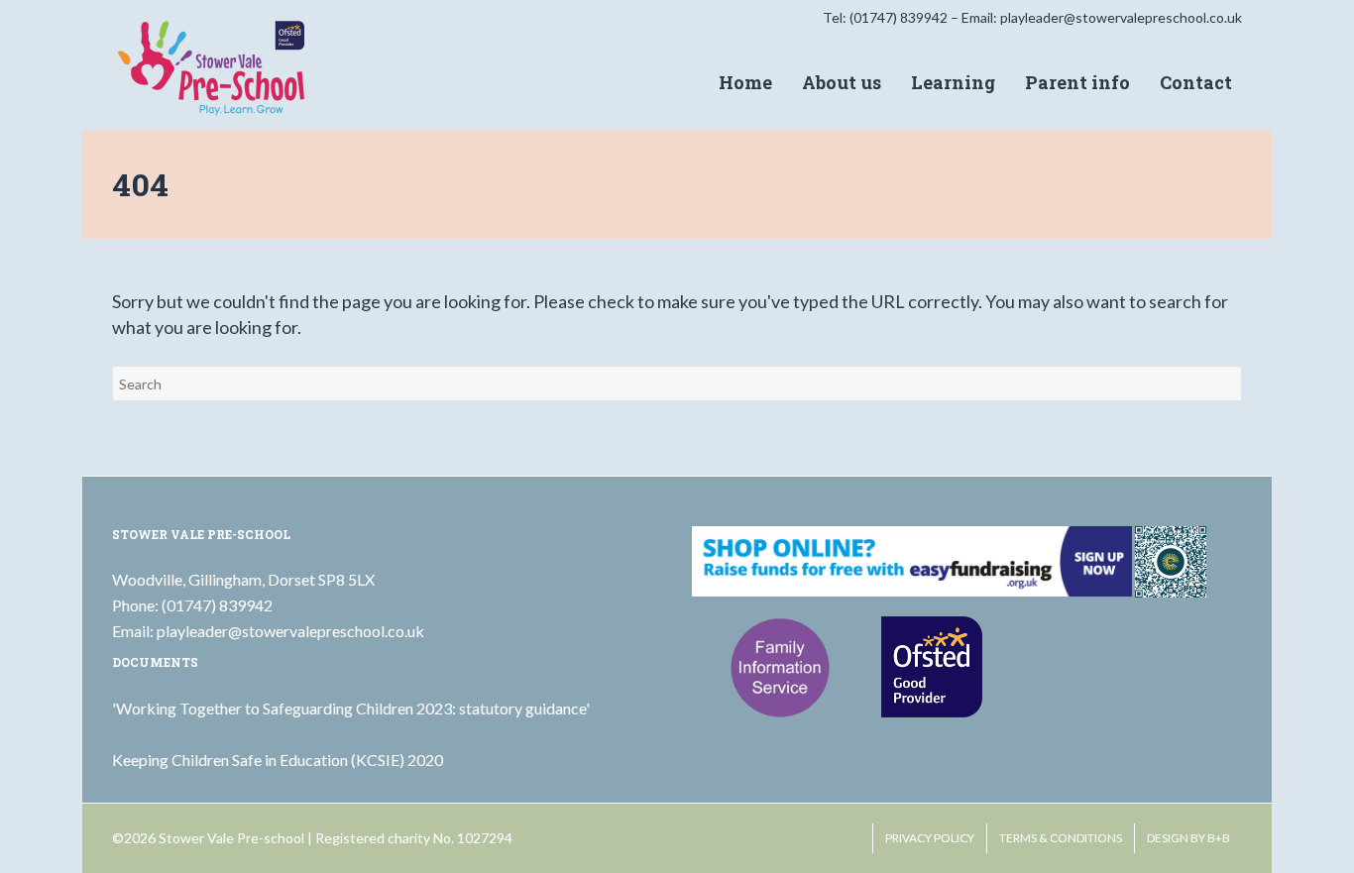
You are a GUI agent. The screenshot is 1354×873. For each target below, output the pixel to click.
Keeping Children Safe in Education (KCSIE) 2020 (277, 759)
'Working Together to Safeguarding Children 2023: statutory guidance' (351, 708)
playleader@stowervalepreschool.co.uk (1121, 17)
